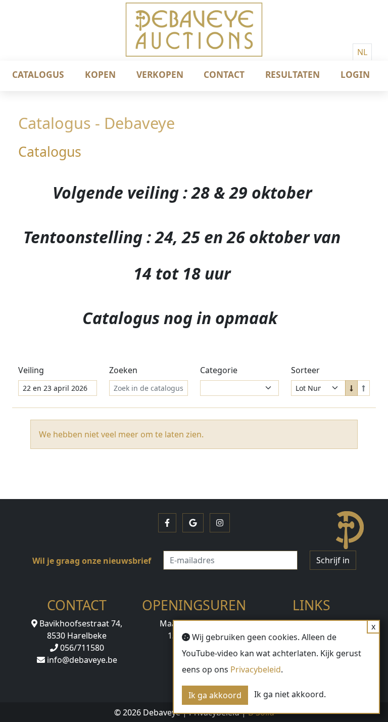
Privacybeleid (255, 669)
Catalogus (38, 74)
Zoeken (123, 370)
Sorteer (305, 370)
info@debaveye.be (81, 659)
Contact (224, 74)
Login (355, 74)
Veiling (31, 370)
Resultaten (292, 74)
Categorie (218, 370)
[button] (167, 522)
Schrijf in (333, 560)
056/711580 (81, 647)
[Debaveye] (194, 38)
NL (362, 52)
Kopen (100, 74)
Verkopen (159, 74)
